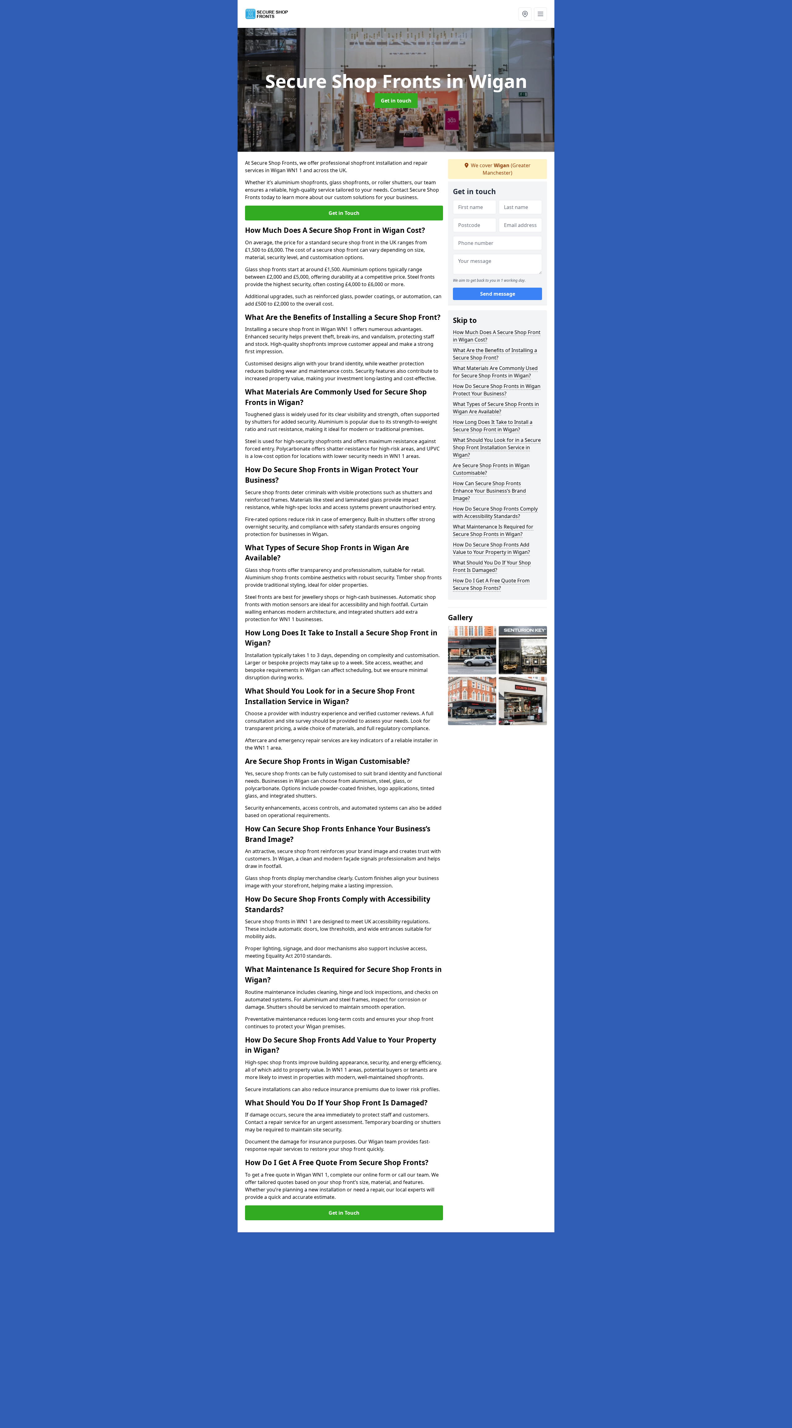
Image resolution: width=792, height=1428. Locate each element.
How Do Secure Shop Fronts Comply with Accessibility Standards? (495, 512)
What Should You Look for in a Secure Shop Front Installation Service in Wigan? (497, 447)
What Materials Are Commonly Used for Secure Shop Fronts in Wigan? (495, 372)
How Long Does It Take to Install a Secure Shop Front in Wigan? (492, 426)
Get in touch (396, 100)
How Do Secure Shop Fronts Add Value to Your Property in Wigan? (491, 548)
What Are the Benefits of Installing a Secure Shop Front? (495, 354)
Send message (497, 293)
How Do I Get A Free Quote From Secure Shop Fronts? (491, 584)
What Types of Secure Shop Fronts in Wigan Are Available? (496, 408)
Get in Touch (344, 213)
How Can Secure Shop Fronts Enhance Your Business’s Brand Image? (489, 491)
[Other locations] (525, 13)
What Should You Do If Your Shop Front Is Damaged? (492, 566)
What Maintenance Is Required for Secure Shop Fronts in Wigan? (493, 530)
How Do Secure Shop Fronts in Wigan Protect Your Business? (496, 390)
